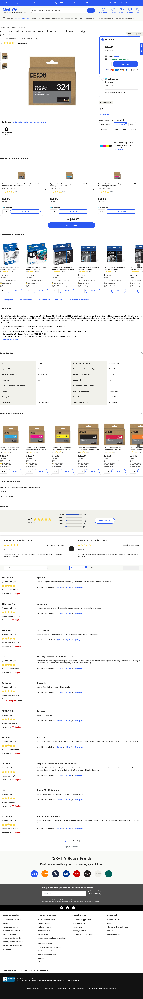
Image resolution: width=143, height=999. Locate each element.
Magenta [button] (104, 129)
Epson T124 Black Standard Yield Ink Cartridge (88, 268)
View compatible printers (37, 122)
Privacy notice (48, 988)
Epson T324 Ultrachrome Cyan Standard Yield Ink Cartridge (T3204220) (68, 185)
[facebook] (74, 908)
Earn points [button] (134, 34)
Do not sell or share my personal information (102, 988)
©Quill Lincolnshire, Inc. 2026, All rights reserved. (32, 980)
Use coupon (94, 893)
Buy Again (46, 18)
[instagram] (61, 908)
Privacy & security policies (12, 945)
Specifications (25, 300)
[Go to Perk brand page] (66, 874)
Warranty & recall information (13, 942)
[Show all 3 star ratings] (74, 520)
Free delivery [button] (6, 286)
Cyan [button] (132, 124)
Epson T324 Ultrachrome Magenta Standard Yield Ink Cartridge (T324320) (117, 185)
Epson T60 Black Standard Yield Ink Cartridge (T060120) (11, 268)
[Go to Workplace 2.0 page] (108, 874)
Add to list (106, 114)
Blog (109, 923)
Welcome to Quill (113, 920)
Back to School (57, 18)
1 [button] (65, 841)
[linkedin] (67, 908)
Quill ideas (41, 958)
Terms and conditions (61, 899)
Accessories (44, 300)
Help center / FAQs (10, 934)
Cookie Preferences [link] (78, 988)
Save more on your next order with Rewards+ (24, 3)
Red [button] (124, 129)
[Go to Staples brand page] (77, 874)
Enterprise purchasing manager (49, 947)
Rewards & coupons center (82, 934)
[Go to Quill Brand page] (34, 874)
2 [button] (69, 841)
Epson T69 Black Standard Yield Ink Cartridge (36, 268)
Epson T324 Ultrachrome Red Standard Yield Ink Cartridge (113, 448)
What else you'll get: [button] (114, 92)
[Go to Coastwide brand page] (45, 874)
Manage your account (11, 927)
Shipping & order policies (12, 938)
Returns (6, 923)
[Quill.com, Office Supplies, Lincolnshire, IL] (9, 979)
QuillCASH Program (45, 927)
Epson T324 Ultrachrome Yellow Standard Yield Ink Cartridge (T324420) (61, 448)
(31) (84, 515)
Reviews (59, 300)
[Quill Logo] (10, 9)
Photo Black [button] (120, 124)
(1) (85, 518)
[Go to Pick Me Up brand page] (55, 874)
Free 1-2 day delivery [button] (60, 286)
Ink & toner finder (79, 923)
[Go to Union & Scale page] (98, 874)
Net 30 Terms (43, 934)
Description (7, 300)
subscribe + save (72, 18)
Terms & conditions (33, 988)
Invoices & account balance (13, 931)
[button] (91, 10)
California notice (62, 988)
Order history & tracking (12, 920)
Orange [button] (115, 129)
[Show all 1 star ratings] (73, 526)
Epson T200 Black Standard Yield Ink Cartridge (114, 268)
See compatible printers (9, 280)
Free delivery (107, 102)
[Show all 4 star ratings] (74, 517)
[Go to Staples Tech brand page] (87, 874)
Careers (110, 931)
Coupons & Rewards (22, 18)
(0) (85, 524)
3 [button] (73, 841)
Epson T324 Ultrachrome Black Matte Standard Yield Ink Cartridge (88, 448)
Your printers (77, 927)
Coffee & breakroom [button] (124, 18)
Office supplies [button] (105, 18)
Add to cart (125, 64)
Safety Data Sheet (10, 339)
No (69, 587)
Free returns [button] (106, 109)
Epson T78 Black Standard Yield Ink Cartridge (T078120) (63, 268)
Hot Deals (36, 18)
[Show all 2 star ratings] (74, 523)
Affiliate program (44, 962)
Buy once (109, 39)
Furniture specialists (45, 951)
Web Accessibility (114, 934)
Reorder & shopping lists (81, 920)
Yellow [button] (133, 129)
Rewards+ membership (46, 920)
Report (80, 587)
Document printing (45, 943)
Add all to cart (71, 225)
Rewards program (44, 923)
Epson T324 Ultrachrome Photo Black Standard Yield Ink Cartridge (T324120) (20, 185)
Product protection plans (47, 954)
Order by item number (80, 931)
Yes (60, 587)
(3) (85, 521)
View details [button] (118, 149)
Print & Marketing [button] (87, 18)
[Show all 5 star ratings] (74, 514)
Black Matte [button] (105, 124)
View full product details (20, 122)
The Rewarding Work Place (117, 927)
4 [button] (77, 841)
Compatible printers (79, 300)
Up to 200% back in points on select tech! (71, 3)
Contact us (7, 949)
